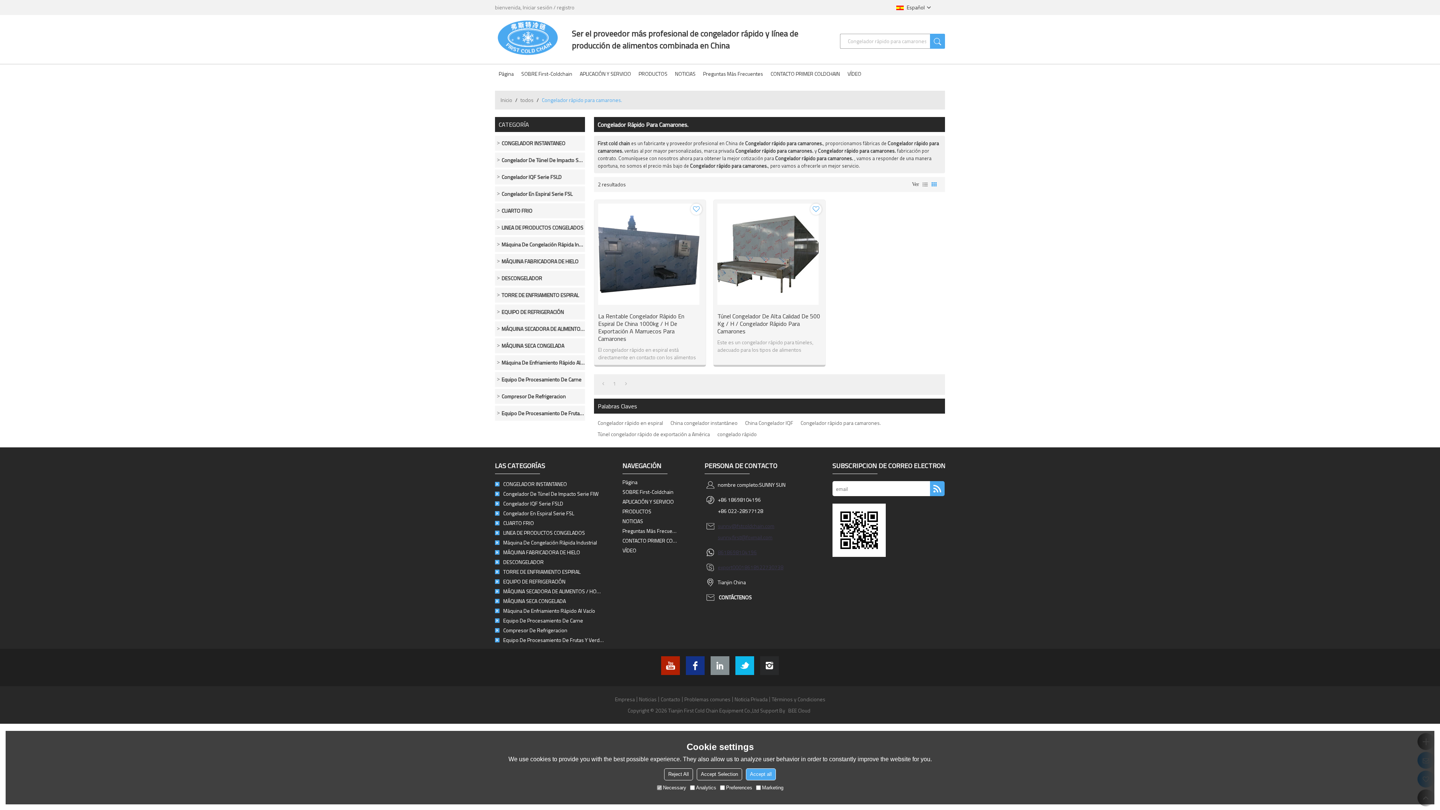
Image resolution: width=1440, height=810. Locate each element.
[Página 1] (603, 383)
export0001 (731, 567)
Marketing (772, 787)
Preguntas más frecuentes (733, 74)
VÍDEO (854, 74)
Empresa (625, 699)
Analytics (706, 787)
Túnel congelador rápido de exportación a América (654, 434)
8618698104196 (737, 552)
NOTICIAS (685, 74)
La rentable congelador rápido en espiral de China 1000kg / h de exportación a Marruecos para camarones (641, 327)
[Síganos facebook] (695, 665)
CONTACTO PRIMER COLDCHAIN (805, 74)
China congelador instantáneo (704, 423)
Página (506, 74)
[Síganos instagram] (769, 665)
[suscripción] (937, 488)
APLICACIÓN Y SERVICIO (605, 74)
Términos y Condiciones (798, 699)
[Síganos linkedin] (720, 665)
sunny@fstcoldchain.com (746, 526)
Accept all (761, 774)
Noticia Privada (751, 699)
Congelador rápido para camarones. (841, 423)
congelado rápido (737, 434)
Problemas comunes (707, 699)
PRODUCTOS (653, 74)
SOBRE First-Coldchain (546, 74)
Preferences (739, 787)
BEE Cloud (799, 710)
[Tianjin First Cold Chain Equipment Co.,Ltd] (528, 37)
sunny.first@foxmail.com (745, 537)
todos (527, 100)
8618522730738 (763, 567)
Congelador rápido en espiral (630, 423)
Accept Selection (719, 774)
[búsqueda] (937, 41)
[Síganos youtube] (670, 665)
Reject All (678, 774)
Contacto (670, 699)
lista (925, 184)
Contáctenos (735, 597)
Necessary (674, 787)
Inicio (506, 100)
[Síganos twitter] (744, 665)
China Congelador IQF (769, 423)
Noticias (648, 699)
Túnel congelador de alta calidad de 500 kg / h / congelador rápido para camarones (768, 323)
